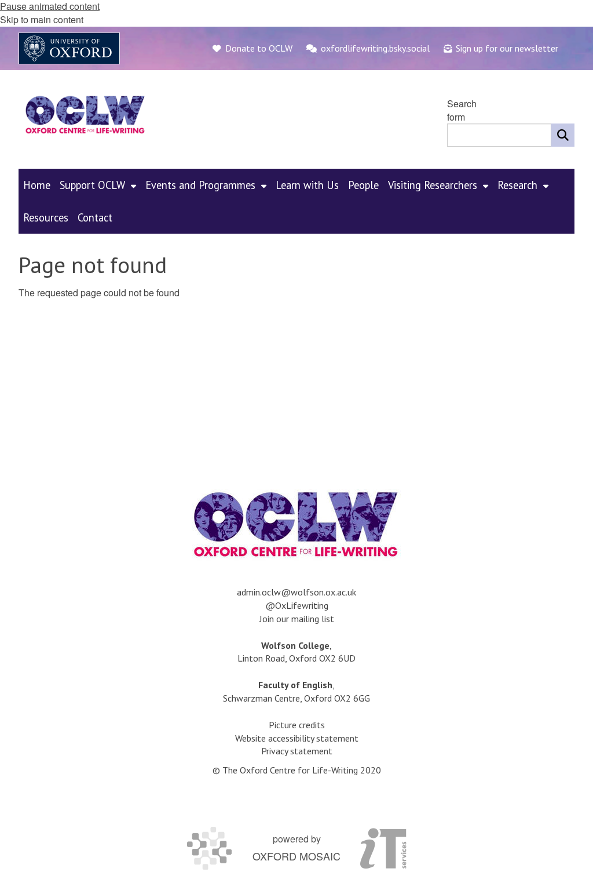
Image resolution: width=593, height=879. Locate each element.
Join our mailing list (296, 618)
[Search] (562, 135)
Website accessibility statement (296, 738)
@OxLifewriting (296, 605)
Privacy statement (296, 751)
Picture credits (297, 725)
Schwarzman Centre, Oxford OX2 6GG (296, 698)
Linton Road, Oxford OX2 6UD (296, 658)
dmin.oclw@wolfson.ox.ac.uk (298, 592)
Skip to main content (41, 19)
